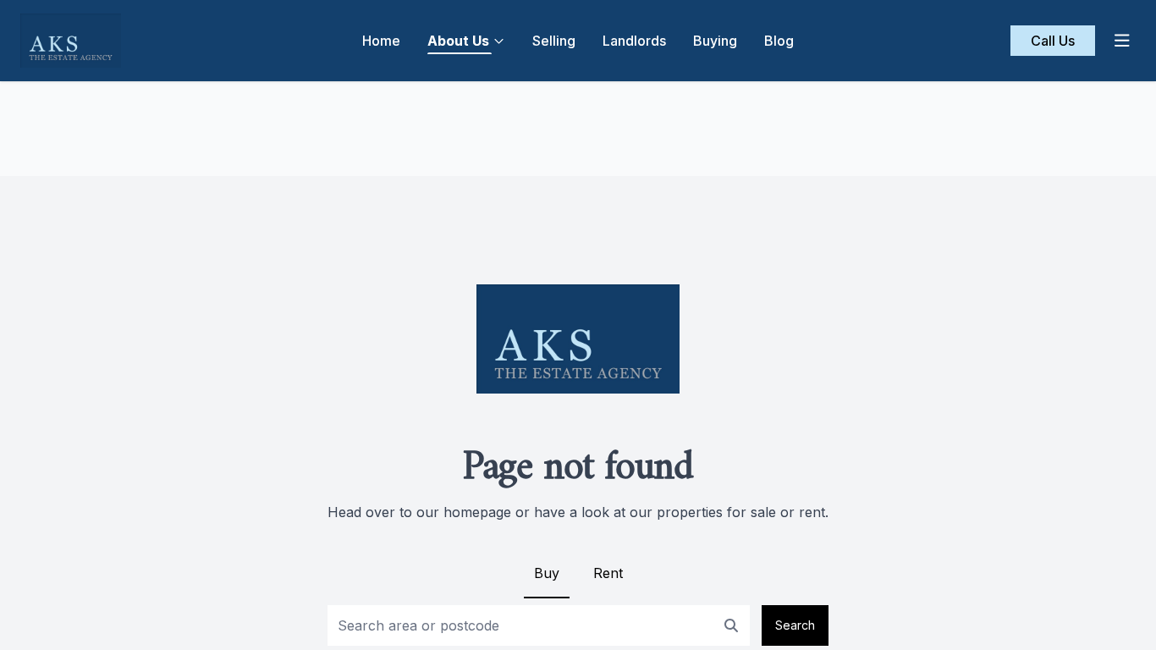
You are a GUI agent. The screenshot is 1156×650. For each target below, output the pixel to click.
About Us (458, 40)
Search (795, 625)
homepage (477, 512)
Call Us (1053, 40)
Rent (608, 573)
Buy (546, 573)
